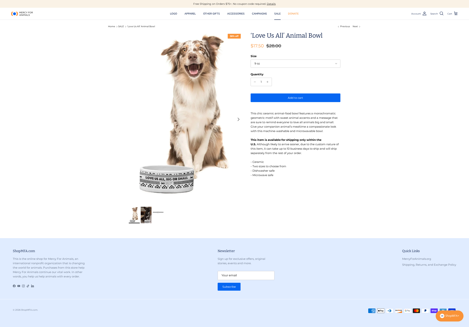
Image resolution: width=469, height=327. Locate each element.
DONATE (293, 13)
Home (111, 26)
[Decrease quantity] (254, 82)
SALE (277, 13)
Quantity (257, 74)
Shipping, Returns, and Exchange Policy (429, 264)
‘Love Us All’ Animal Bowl (141, 26)
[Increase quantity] (268, 82)
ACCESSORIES (236, 13)
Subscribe (229, 286)
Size (253, 56)
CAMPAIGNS (259, 13)
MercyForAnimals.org (416, 259)
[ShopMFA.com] (22, 13)
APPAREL (190, 13)
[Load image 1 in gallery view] (186, 117)
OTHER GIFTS (211, 13)
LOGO (173, 13)
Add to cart (295, 98)
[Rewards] (450, 315)
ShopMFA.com (29, 309)
